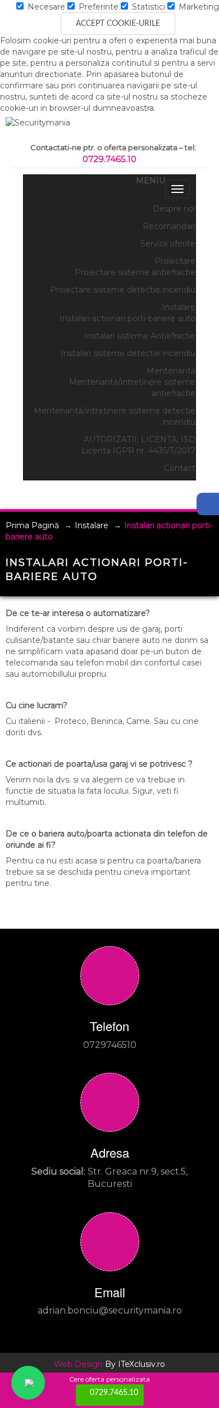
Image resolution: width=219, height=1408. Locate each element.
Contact (179, 468)
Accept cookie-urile (118, 24)
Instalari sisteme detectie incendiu (128, 353)
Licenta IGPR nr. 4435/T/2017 (138, 451)
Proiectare (174, 261)
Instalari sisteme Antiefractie (139, 336)
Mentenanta (171, 371)
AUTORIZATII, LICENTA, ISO (139, 439)
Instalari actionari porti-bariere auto (127, 318)
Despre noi (174, 209)
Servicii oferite (167, 244)
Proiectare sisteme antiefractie (135, 272)
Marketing (197, 7)
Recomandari (169, 226)
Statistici (147, 7)
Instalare (178, 307)
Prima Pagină (32, 525)
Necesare (45, 7)
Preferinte (97, 7)
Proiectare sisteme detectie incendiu (122, 290)
